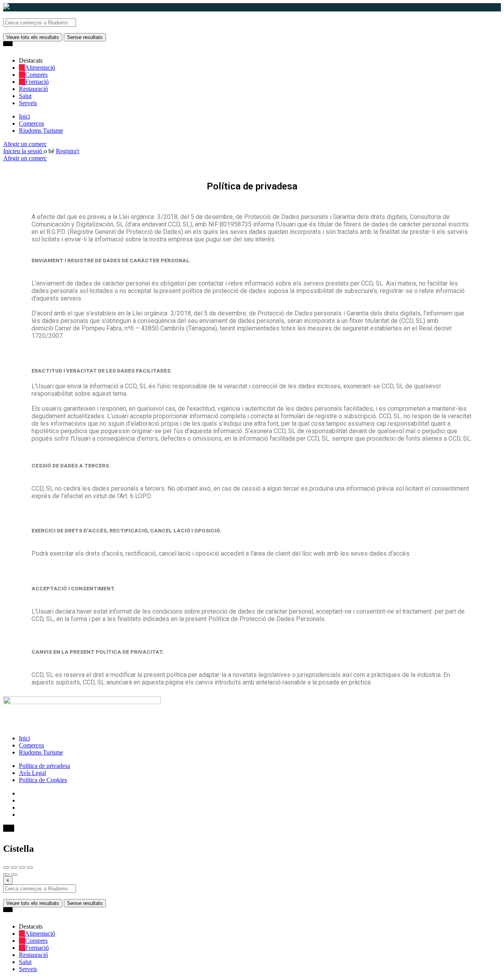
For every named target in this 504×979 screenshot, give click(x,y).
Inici (24, 116)
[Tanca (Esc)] (6, 867)
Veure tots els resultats (32, 37)
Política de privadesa (44, 765)
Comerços (31, 123)
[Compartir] (14, 867)
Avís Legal (32, 772)
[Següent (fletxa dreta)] (14, 874)
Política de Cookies (43, 780)
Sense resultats (85, 37)
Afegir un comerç (25, 144)
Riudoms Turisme (41, 130)
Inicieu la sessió (23, 151)
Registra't (67, 151)
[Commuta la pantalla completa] (22, 867)
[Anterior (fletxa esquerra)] (6, 874)
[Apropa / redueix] (30, 867)
